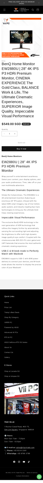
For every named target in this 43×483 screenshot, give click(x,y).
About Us (8, 347)
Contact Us (8, 352)
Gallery (7, 357)
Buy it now (21, 149)
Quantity (5, 129)
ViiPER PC (8, 322)
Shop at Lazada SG (12, 371)
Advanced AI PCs (11, 332)
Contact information (22, 476)
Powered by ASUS (11, 327)
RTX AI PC (8, 337)
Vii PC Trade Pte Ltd (17, 472)
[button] (4, 9)
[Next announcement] (38, 2)
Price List (8, 307)
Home (6, 302)
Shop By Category (11, 317)
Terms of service (32, 472)
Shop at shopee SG (11, 376)
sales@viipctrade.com (25, 447)
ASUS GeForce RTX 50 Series (15, 342)
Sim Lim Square (11, 430)
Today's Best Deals (11, 312)
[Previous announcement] (4, 2)
